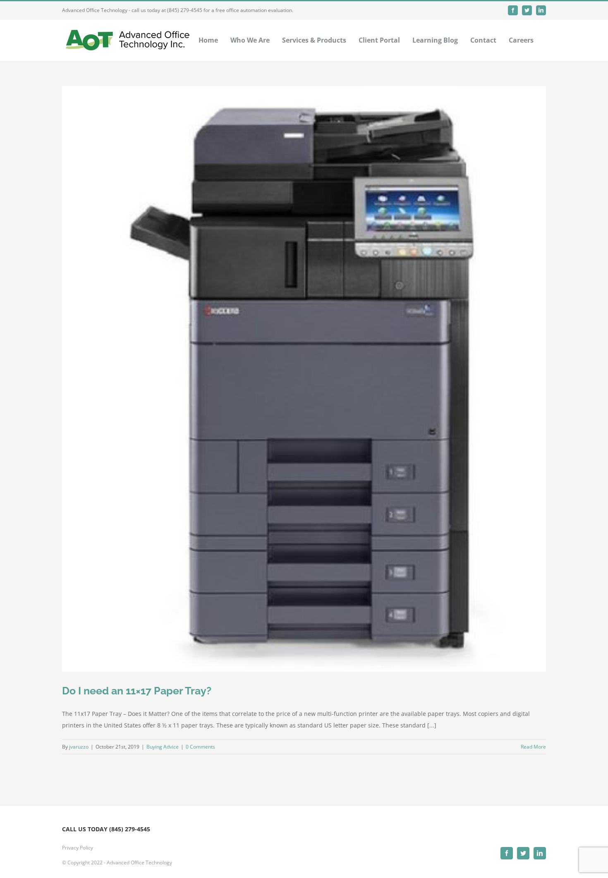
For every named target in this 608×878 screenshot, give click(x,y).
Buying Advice (162, 746)
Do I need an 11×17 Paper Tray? (136, 690)
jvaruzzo (79, 746)
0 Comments (200, 746)
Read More (533, 746)
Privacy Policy (77, 847)
